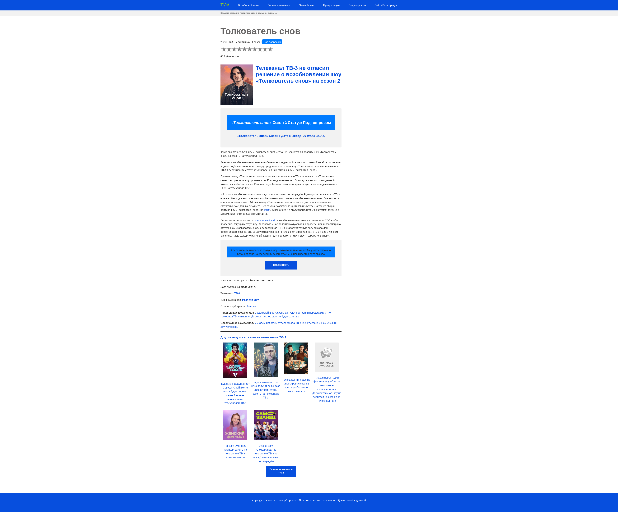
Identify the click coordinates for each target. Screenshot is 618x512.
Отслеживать (281, 265)
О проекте (291, 500)
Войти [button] (378, 5)
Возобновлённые (248, 5)
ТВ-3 (237, 293)
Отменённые (306, 5)
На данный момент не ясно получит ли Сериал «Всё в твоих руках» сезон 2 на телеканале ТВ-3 (265, 389)
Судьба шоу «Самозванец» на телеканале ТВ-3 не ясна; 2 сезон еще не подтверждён (265, 453)
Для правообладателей (352, 500)
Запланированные (279, 5)
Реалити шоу (250, 300)
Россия (251, 306)
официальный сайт (265, 220)
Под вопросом (357, 5)
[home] (224, 5)
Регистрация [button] (390, 5)
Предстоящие (331, 5)
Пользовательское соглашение (317, 500)
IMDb (267, 209)
